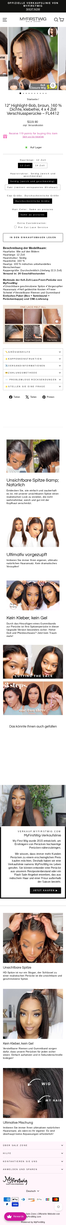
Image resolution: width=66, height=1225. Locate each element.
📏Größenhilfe (17, 352)
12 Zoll (25, 165)
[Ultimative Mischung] (33, 1093)
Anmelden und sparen (20, 1169)
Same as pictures (33, 215)
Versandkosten (35, 125)
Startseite (32, 99)
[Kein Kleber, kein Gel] (33, 1014)
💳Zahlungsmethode (21, 373)
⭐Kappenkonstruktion (23, 359)
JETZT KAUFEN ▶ (45, 890)
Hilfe (7, 1153)
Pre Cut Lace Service (33, 227)
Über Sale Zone (15, 1145)
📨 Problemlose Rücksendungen (31, 380)
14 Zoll (40, 165)
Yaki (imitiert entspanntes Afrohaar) (32, 187)
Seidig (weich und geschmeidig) (32, 181)
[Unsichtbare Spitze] (33, 938)
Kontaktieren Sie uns (20, 1161)
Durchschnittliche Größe (32, 201)
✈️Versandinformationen (25, 366)
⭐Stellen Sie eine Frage (25, 386)
